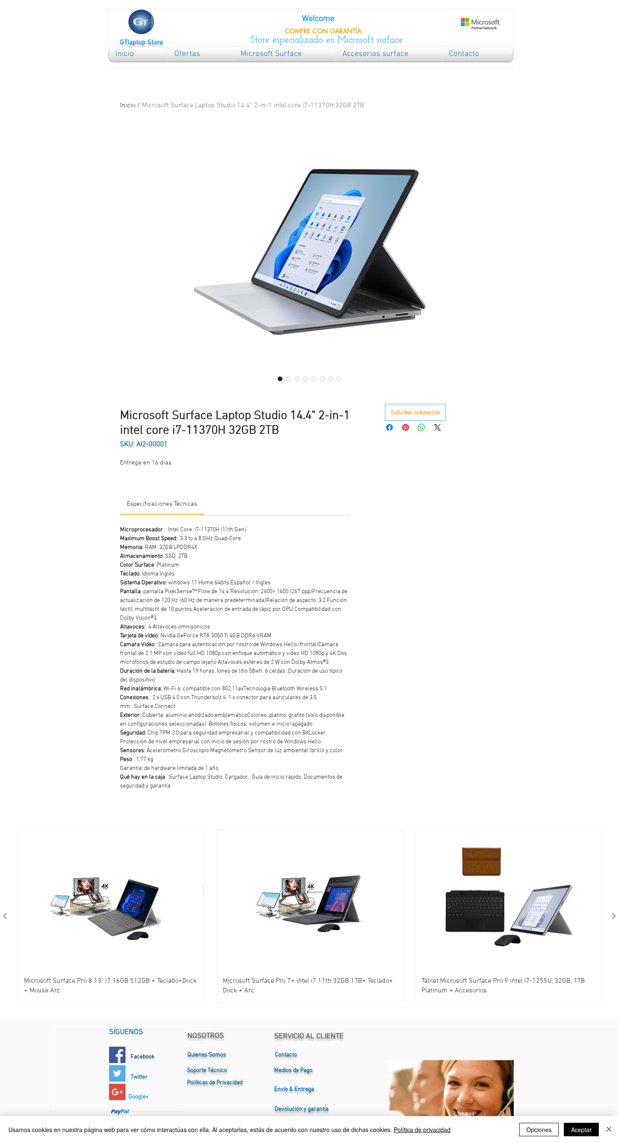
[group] (309, 916)
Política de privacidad (422, 1129)
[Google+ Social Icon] (117, 1092)
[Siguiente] (614, 916)
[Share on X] (437, 427)
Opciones (539, 1129)
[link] (162, 504)
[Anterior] (5, 916)
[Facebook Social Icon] (117, 1055)
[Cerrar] (609, 1129)
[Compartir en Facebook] (389, 427)
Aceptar (581, 1129)
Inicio (128, 105)
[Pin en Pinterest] (405, 427)
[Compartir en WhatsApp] (421, 427)
